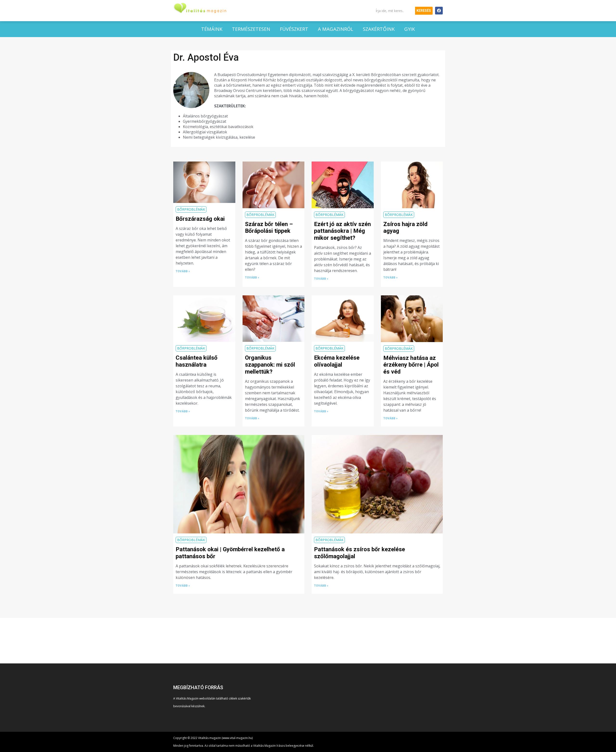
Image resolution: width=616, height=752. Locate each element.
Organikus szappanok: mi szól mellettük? (270, 364)
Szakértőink (379, 29)
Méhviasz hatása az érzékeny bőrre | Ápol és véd (411, 365)
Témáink (211, 29)
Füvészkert (294, 29)
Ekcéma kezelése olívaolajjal (336, 361)
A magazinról (335, 29)
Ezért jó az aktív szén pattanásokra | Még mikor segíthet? (342, 231)
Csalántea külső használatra (197, 361)
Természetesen (251, 29)
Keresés (424, 11)
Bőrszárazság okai (200, 218)
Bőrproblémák (191, 209)
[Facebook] (439, 10)
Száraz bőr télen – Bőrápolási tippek (269, 227)
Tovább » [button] (183, 271)
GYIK (409, 29)
